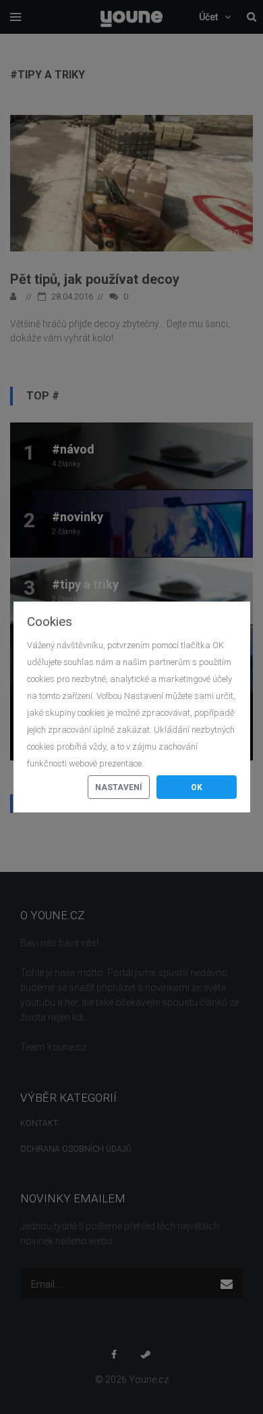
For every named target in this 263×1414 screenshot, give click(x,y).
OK (196, 787)
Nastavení (118, 787)
